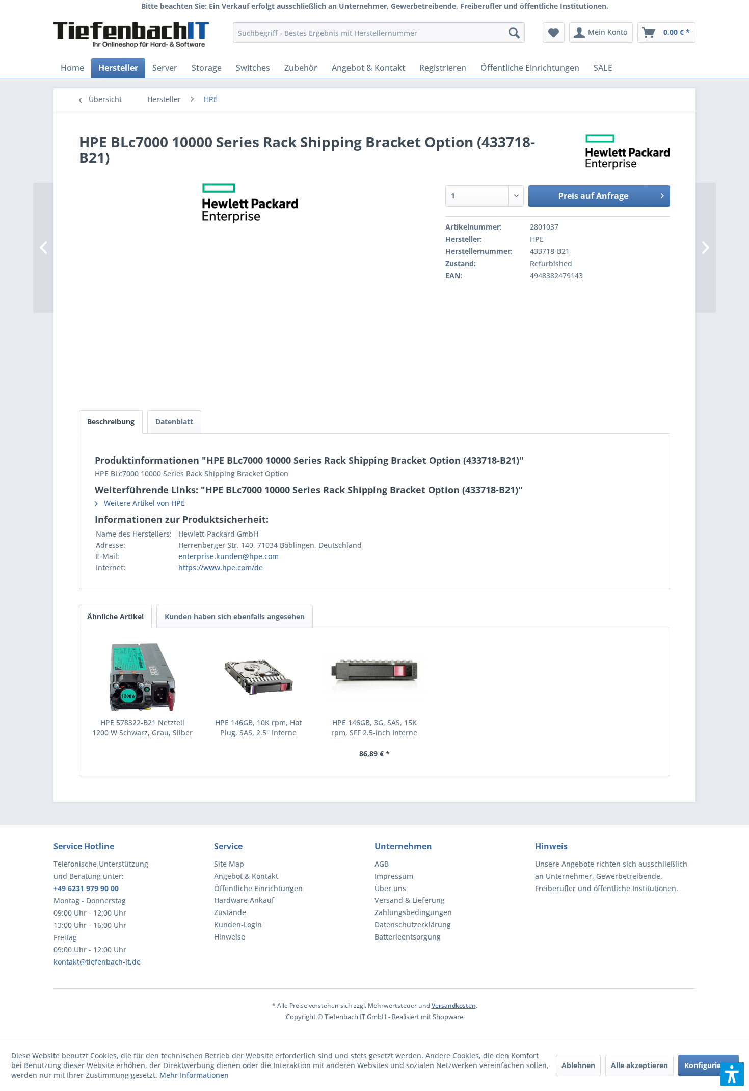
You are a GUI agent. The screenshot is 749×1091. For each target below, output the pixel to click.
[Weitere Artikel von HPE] (627, 152)
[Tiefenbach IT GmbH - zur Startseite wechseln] (131, 35)
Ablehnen (578, 1065)
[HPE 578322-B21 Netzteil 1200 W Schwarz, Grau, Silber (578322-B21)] (142, 677)
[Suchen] (514, 32)
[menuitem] (379, 32)
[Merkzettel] (554, 32)
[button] (732, 1074)
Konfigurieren (708, 1065)
